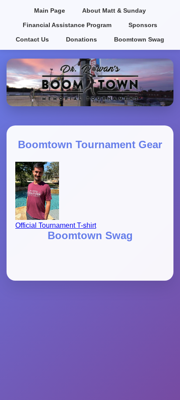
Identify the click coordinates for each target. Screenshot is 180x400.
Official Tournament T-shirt (55, 225)
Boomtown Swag (139, 39)
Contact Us (32, 39)
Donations (81, 39)
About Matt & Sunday (114, 10)
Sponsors (142, 24)
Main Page (49, 10)
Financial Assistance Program (67, 24)
